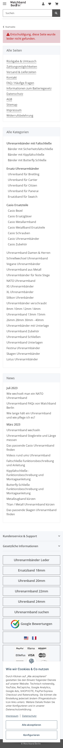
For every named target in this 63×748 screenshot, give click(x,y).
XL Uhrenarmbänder (20, 292)
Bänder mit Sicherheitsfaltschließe (29, 149)
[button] (43, 3)
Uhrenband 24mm (31, 601)
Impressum (12, 715)
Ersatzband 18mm (31, 570)
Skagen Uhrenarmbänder (23, 354)
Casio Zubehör (16, 244)
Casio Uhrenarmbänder (22, 239)
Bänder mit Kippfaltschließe (25, 155)
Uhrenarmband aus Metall (23, 269)
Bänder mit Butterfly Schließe (26, 160)
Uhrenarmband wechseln (23, 430)
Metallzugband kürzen (21, 499)
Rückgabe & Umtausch (21, 61)
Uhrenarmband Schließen (23, 337)
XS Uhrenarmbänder (20, 286)
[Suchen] (56, 13)
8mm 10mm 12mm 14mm (23, 309)
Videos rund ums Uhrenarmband (28, 455)
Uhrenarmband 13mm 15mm (25, 314)
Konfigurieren (31, 734)
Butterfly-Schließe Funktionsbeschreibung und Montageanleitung (25, 489)
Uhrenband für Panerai (22, 191)
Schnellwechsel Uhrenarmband (27, 258)
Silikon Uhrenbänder (20, 298)
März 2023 (13, 424)
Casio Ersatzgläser (19, 216)
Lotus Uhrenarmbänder (22, 359)
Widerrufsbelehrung (19, 115)
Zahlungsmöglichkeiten (21, 67)
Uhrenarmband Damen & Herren (28, 253)
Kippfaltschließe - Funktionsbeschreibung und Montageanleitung (25, 475)
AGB (9, 99)
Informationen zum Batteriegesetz (28, 88)
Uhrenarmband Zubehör (22, 331)
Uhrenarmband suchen (31, 612)
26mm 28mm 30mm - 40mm (25, 320)
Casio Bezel (14, 211)
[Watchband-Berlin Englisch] (27, 638)
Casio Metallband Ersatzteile (25, 227)
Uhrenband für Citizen (21, 185)
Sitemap (11, 105)
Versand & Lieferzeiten (21, 72)
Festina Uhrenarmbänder (23, 348)
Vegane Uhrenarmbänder (23, 264)
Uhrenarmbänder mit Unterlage (27, 326)
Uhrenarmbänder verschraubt (26, 303)
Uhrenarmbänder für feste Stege (28, 275)
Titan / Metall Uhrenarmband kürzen (30, 504)
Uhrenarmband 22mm (31, 591)
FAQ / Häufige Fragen (20, 83)
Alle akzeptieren (31, 724)
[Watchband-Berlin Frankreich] (35, 638)
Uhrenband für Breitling (22, 174)
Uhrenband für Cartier (21, 180)
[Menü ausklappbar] (4, 2)
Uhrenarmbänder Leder (31, 560)
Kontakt (11, 77)
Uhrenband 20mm (31, 581)
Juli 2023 (12, 388)
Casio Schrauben (18, 233)
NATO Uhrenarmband (20, 281)
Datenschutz (29, 715)
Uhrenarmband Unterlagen (24, 342)
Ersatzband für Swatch (21, 197)
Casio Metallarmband (21, 222)
